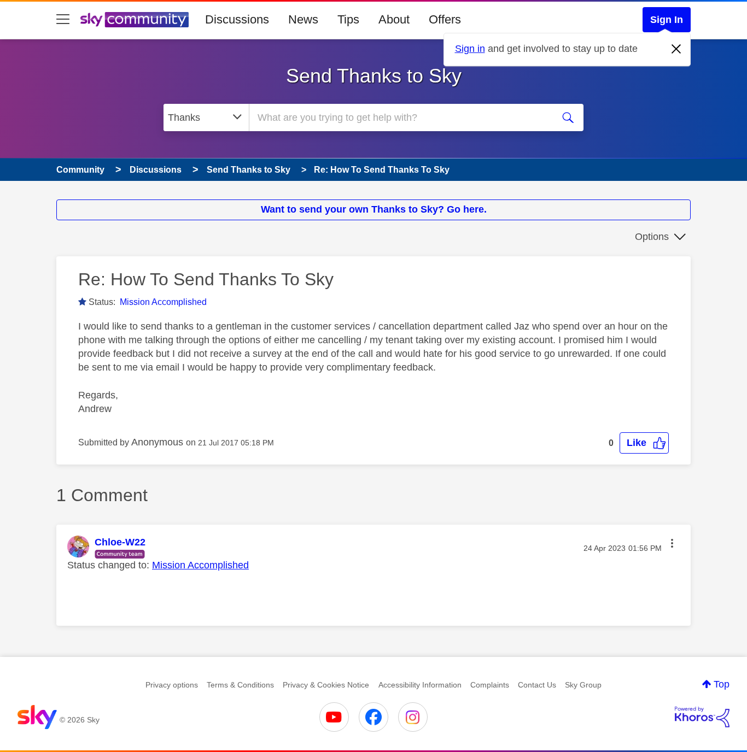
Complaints (489, 684)
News (303, 19)
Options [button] (652, 236)
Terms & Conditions (240, 684)
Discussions (237, 19)
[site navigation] (62, 20)
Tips (348, 19)
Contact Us (537, 684)
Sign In (666, 19)
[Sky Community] (134, 19)
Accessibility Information (420, 684)
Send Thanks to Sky (374, 75)
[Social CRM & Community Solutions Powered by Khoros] (702, 717)
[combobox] (399, 117)
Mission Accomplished (163, 302)
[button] (644, 443)
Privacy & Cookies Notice (326, 684)
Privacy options (171, 684)
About (394, 19)
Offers (445, 19)
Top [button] (722, 684)
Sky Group (583, 684)
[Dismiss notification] (676, 49)
